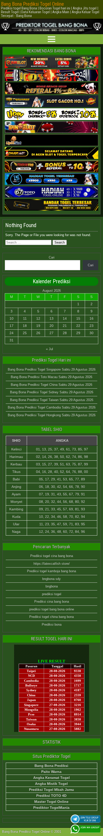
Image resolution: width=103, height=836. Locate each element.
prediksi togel (51, 594)
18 (25, 326)
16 (92, 318)
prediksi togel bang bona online (51, 609)
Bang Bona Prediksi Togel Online (32, 4)
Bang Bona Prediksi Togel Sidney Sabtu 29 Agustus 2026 (51, 392)
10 (12, 318)
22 (78, 326)
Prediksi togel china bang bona (51, 617)
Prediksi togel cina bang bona (51, 556)
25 (25, 333)
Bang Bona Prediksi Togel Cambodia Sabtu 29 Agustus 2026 (52, 407)
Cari (51, 257)
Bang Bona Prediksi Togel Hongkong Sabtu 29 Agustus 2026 (52, 415)
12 (38, 318)
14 (65, 318)
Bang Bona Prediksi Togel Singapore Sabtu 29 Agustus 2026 (52, 369)
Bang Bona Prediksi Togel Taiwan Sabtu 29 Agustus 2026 (51, 400)
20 (52, 326)
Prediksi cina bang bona (51, 601)
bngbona (52, 586)
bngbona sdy (51, 579)
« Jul (49, 349)
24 (12, 333)
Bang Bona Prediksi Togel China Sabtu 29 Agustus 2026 (51, 385)
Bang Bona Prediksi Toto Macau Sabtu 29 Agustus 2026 (51, 377)
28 (65, 333)
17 (12, 326)
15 (78, 318)
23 (92, 326)
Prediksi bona (52, 624)
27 (52, 333)
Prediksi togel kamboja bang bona (51, 571)
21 (65, 326)
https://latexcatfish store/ (52, 563)
